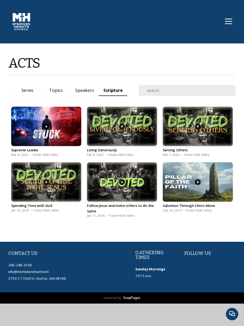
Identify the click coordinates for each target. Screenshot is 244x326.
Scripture (112, 90)
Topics (55, 90)
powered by (122, 297)
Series (27, 90)
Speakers (84, 90)
